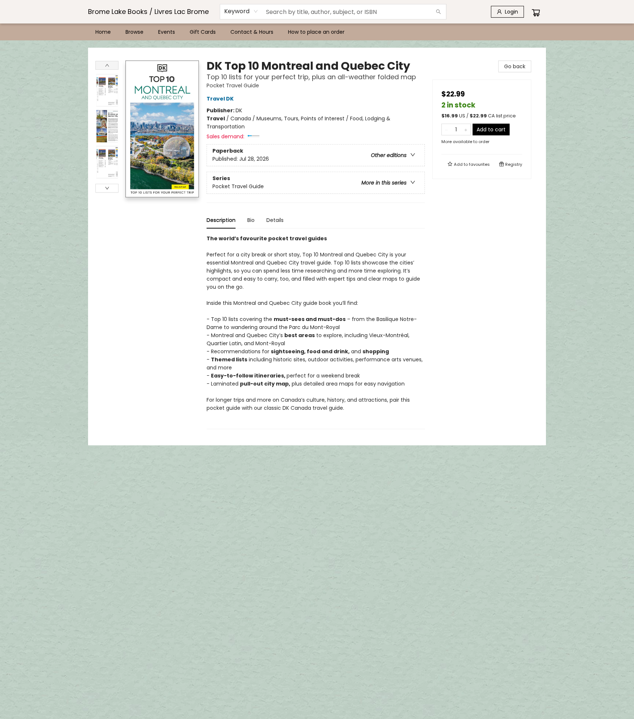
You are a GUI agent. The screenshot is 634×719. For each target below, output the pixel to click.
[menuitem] (103, 31)
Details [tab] (275, 220)
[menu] (317, 31)
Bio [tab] (251, 220)
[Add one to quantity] (465, 129)
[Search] (438, 11)
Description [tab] (221, 220)
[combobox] (241, 11)
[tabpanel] (316, 331)
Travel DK (220, 98)
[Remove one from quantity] (446, 129)
